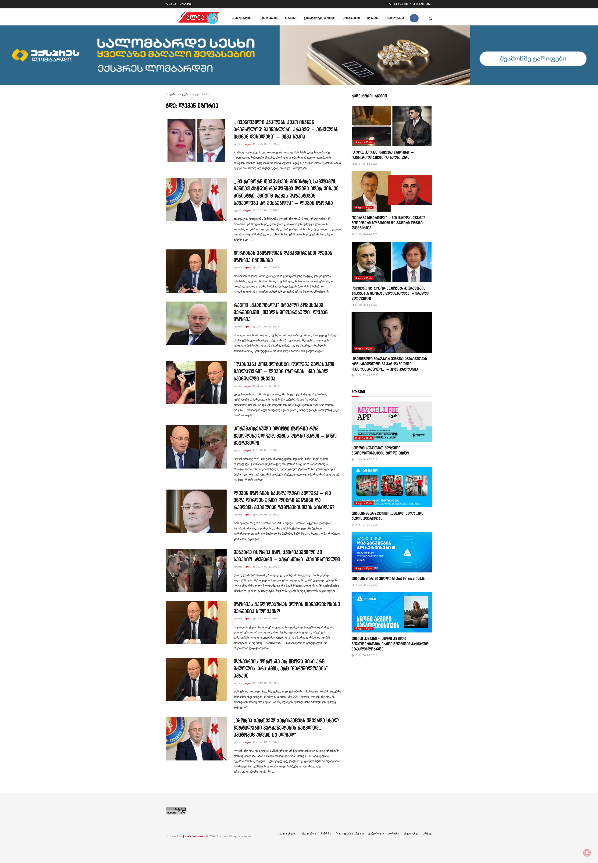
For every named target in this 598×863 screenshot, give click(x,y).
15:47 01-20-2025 (267, 326)
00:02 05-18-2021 (267, 514)
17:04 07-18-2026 (365, 375)
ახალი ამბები (242, 18)
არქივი (427, 833)
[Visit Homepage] (198, 18)
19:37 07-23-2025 (267, 144)
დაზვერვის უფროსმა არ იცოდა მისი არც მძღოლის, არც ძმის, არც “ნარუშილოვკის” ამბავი (281, 668)
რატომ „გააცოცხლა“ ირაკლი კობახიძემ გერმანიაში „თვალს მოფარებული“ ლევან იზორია (281, 312)
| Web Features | (194, 836)
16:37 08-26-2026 (365, 524)
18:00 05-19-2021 (267, 450)
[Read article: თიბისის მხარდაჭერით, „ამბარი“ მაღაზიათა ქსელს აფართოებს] (392, 487)
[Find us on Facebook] (414, 18)
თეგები (184, 94)
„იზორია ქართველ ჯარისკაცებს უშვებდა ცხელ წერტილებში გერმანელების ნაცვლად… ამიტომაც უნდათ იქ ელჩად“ (286, 727)
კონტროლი (351, 18)
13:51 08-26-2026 (365, 655)
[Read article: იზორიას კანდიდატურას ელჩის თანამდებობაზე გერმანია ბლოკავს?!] (196, 622)
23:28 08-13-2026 (365, 304)
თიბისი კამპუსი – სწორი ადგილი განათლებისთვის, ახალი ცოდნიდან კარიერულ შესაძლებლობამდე (390, 643)
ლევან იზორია (201, 94)
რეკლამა (171, 4)
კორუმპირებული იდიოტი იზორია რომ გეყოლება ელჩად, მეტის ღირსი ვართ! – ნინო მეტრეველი (285, 435)
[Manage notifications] (587, 852)
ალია (248, 144)
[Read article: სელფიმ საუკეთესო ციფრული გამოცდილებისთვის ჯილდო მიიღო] (392, 421)
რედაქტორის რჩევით (319, 18)
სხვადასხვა (395, 18)
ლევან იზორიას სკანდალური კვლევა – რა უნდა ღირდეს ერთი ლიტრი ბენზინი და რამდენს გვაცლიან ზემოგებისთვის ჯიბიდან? (284, 500)
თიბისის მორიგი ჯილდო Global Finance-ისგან (388, 578)
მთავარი (171, 94)
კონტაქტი (186, 4)
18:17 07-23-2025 (267, 210)
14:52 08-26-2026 (365, 584)
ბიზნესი (290, 18)
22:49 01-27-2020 (267, 742)
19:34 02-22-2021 (267, 566)
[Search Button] (430, 18)
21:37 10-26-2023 (267, 385)
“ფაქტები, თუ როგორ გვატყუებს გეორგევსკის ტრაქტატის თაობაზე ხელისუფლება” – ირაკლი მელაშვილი (390, 293)
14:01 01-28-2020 (267, 683)
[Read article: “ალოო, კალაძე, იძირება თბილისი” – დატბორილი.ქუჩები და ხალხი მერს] (392, 126)
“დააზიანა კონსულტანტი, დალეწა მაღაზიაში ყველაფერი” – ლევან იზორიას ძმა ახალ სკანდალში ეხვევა (284, 371)
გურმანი (373, 18)
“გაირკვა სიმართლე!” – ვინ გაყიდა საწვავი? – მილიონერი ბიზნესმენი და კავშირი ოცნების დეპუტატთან (390, 222)
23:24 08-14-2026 (365, 163)
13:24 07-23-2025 (267, 267)
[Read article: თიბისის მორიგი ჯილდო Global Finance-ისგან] (392, 552)
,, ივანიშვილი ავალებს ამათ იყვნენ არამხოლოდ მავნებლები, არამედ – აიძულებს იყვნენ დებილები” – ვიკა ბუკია (286, 129)
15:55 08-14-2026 (365, 234)
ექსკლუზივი (269, 18)
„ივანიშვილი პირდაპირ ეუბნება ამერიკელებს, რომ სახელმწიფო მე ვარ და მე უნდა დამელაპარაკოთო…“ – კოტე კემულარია (390, 363)
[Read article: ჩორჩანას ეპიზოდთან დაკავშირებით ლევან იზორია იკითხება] (196, 271)
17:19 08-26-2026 (365, 459)
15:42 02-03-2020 (267, 618)
